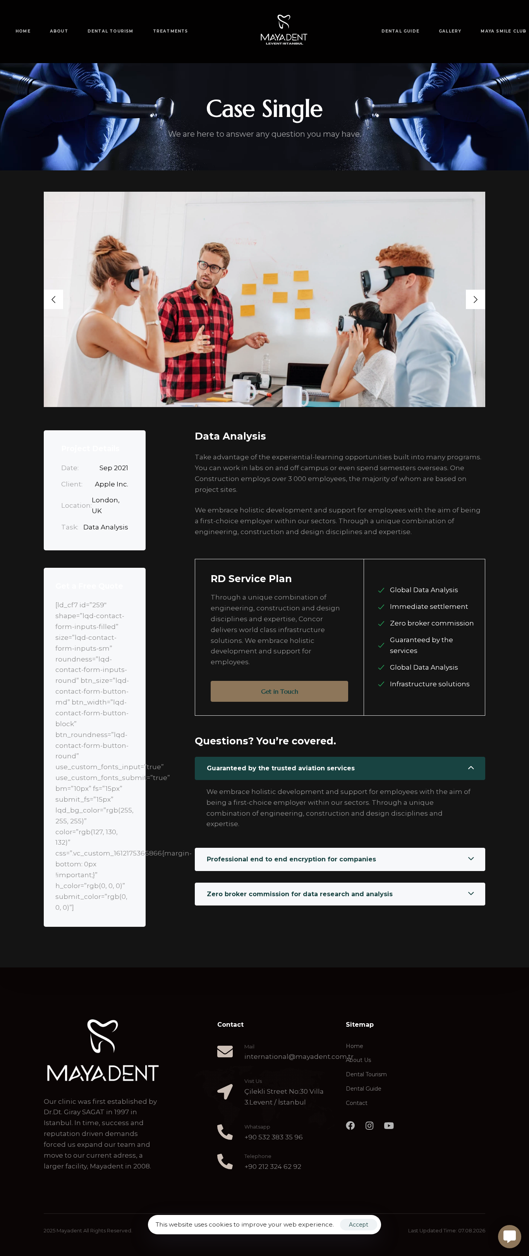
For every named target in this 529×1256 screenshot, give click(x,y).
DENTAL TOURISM (111, 31)
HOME (23, 31)
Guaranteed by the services (421, 645)
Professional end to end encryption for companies (291, 859)
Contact (357, 1103)
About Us (358, 1060)
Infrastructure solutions (430, 684)
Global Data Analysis (424, 590)
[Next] (475, 299)
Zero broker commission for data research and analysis (300, 894)
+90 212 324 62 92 (272, 1166)
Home (354, 1046)
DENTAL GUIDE (400, 31)
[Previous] (53, 299)
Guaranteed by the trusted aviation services (281, 768)
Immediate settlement (429, 606)
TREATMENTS (170, 31)
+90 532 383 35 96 (273, 1137)
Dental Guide (363, 1088)
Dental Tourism (366, 1074)
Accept (358, 1224)
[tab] (340, 768)
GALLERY (450, 31)
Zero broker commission (432, 623)
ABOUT (59, 31)
